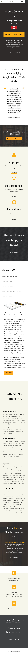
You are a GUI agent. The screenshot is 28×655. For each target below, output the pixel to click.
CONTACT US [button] (14, 252)
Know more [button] (14, 557)
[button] (22, 1)
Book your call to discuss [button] (14, 139)
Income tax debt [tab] (7, 287)
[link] (8, 2)
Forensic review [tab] (7, 297)
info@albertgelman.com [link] (14, 609)
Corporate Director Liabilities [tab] (12, 292)
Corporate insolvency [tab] (9, 277)
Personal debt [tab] (7, 282)
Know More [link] (14, 172)
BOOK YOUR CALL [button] (14, 639)
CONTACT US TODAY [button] (14, 52)
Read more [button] (9, 372)
